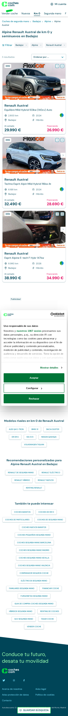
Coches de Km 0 (46, 512)
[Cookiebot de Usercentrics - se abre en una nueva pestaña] (50, 315)
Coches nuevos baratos (34, 527)
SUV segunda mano (23, 619)
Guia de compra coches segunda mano (34, 603)
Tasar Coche (47, 619)
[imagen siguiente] (62, 81)
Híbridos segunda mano (20, 611)
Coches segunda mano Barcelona (34, 542)
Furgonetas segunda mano (34, 596)
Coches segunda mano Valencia (34, 565)
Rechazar (34, 398)
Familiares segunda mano (21, 588)
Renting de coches (49, 611)
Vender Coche (34, 626)
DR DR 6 (15, 437)
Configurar (32, 388)
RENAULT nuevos (46, 480)
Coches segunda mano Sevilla (34, 558)
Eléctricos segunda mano (34, 580)
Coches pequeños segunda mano (34, 535)
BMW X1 (34, 429)
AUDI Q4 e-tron (16, 429)
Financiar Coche (50, 588)
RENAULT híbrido (22, 480)
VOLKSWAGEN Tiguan (34, 444)
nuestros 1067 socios (29, 331)
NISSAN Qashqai (48, 437)
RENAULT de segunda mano (21, 472)
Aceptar (34, 377)
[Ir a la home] (10, 4)
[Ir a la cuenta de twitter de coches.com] (4, 680)
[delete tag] (26, 45)
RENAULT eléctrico (51, 472)
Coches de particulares (17, 519)
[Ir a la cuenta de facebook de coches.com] (24, 680)
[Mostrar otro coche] (33, 97)
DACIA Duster (52, 429)
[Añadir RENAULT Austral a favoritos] (57, 66)
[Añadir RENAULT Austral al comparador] (62, 66)
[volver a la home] (10, 670)
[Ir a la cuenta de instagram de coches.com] (14, 680)
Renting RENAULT (34, 488)
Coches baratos (22, 512)
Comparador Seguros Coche (34, 573)
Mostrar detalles (49, 367)
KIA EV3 (30, 437)
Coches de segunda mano (50, 519)
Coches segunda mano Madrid (34, 550)
